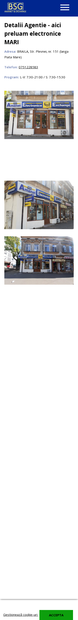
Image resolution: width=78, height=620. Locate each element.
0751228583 (28, 67)
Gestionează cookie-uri (20, 614)
